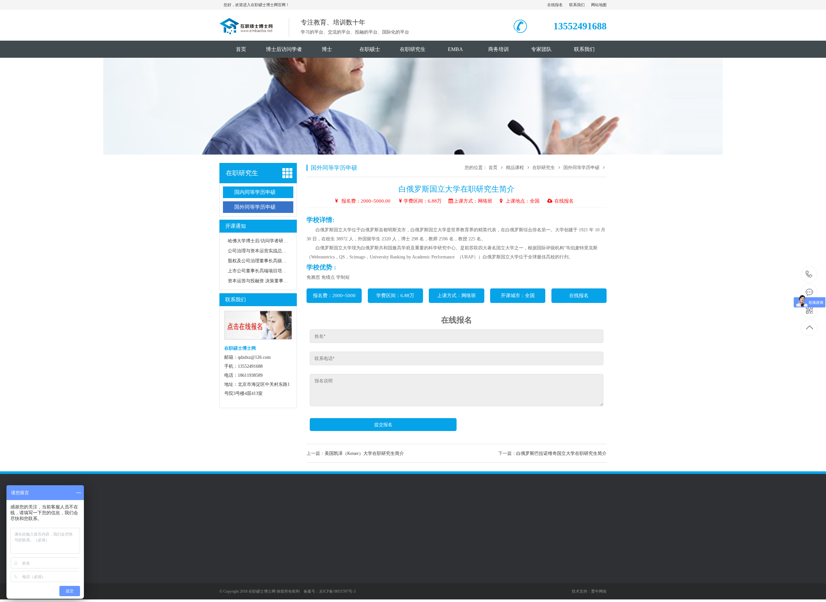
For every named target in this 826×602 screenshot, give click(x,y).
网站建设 (278, 516)
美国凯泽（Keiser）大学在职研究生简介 (364, 453)
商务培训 (498, 49)
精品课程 (515, 167)
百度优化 (301, 516)
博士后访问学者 (284, 49)
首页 (241, 49)
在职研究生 (413, 49)
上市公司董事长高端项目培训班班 (262, 270)
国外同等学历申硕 (255, 207)
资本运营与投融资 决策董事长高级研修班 (269, 280)
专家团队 (541, 49)
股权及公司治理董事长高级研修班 (262, 260)
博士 (327, 49)
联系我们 (577, 5)
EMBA (455, 49)
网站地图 (599, 5)
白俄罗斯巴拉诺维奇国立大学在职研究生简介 (561, 453)
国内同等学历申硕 (255, 192)
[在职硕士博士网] (246, 30)
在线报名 (555, 5)
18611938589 (809, 274)
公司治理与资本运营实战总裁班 (259, 250)
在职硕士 (369, 49)
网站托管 (256, 516)
